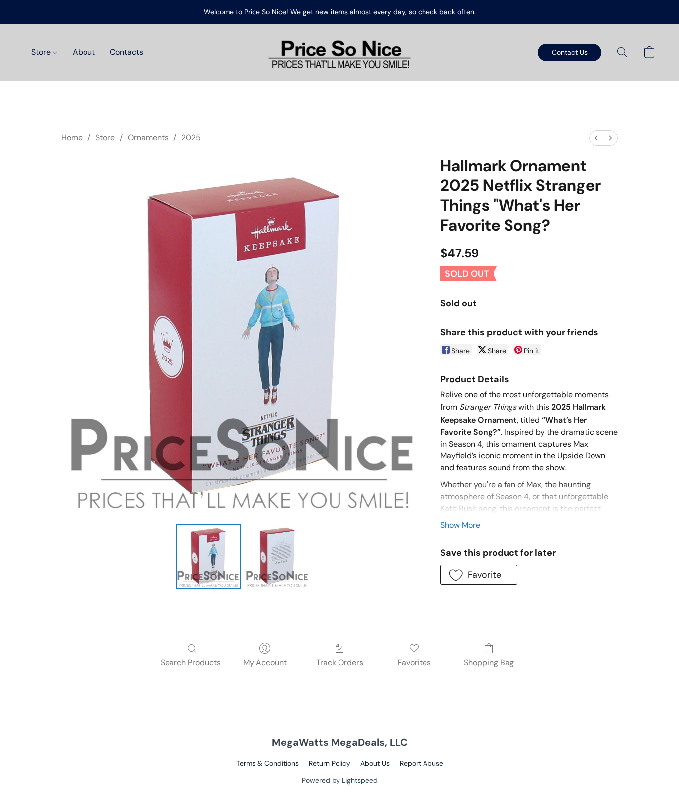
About (84, 52)
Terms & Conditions (267, 763)
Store (42, 52)
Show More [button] (460, 525)
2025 (191, 137)
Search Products (191, 662)
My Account (265, 662)
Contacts (126, 52)
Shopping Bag (489, 662)
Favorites (414, 662)
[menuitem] (596, 138)
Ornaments (148, 137)
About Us (375, 763)
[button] (339, 52)
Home (72, 137)
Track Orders (339, 662)
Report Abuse (421, 763)
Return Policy (329, 763)
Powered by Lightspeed (340, 780)
